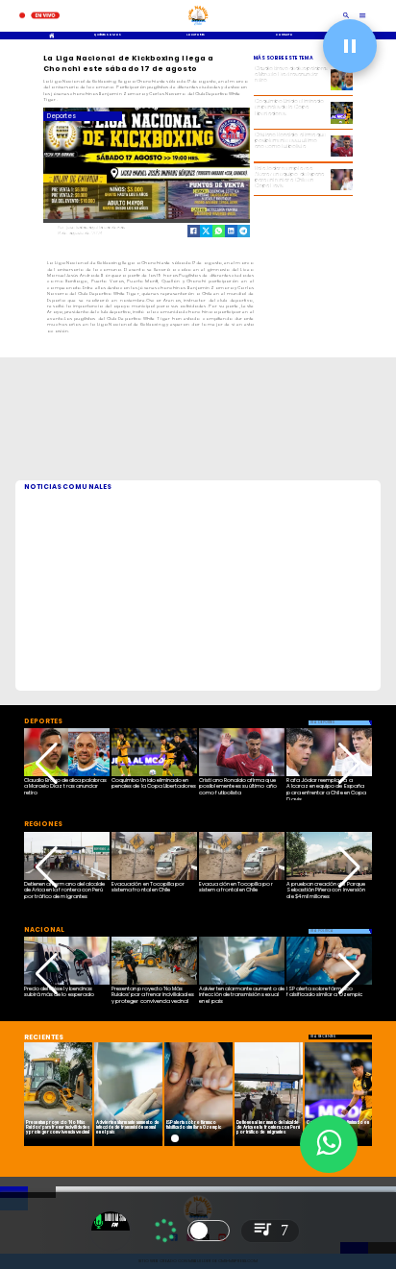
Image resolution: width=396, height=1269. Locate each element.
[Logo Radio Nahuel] (198, 26)
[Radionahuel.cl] (346, 16)
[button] (47, 764)
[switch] (208, 1230)
